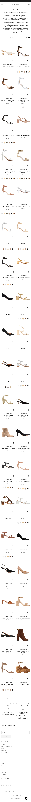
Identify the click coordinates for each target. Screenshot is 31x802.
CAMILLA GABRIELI (8, 64)
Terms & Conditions (5, 755)
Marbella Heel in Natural (23, 618)
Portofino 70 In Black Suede (8, 278)
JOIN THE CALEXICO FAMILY (15, 1)
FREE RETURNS (23, 701)
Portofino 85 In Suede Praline (8, 207)
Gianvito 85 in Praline (23, 585)
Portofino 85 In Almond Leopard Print (8, 101)
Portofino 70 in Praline (7, 684)
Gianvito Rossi (23, 64)
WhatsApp (3, 774)
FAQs (2, 748)
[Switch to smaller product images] (29, 37)
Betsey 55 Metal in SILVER (23, 206)
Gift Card (3, 770)
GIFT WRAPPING (8, 712)
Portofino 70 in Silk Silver (8, 242)
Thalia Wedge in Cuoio (23, 684)
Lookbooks (3, 768)
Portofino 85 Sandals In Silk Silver (8, 172)
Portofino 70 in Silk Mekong (23, 242)
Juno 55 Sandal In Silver (23, 380)
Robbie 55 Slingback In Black (23, 416)
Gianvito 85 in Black (8, 346)
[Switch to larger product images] (26, 37)
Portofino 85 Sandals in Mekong (23, 172)
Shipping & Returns (5, 752)
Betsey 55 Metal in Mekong (23, 277)
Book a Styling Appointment (7, 746)
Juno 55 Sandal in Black (7, 481)
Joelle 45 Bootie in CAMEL (8, 448)
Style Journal (4, 765)
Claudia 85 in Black (23, 551)
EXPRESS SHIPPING (8, 701)
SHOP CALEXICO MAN (5, 787)
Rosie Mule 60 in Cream (8, 66)
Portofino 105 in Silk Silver (23, 101)
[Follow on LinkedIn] (13, 791)
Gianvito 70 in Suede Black (7, 313)
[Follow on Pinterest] (9, 791)
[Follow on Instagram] (6, 791)
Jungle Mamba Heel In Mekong (23, 347)
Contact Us (3, 744)
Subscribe (6, 736)
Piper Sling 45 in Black (8, 651)
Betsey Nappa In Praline (23, 135)
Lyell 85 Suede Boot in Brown (23, 652)
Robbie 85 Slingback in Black (8, 586)
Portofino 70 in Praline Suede (23, 482)
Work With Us (4, 772)
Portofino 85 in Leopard (23, 66)
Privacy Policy (4, 757)
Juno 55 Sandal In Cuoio (7, 551)
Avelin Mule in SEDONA (8, 618)
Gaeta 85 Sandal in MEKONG (8, 416)
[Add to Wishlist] (13, 61)
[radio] (17, 72)
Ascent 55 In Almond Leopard (8, 380)
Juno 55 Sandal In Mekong (23, 312)
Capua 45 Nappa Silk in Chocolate (8, 517)
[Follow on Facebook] (2, 791)
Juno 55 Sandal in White (23, 516)
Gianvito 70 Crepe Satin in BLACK (23, 449)
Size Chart (3, 750)
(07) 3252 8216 (8, 785)
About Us (3, 763)
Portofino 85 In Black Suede (8, 136)
